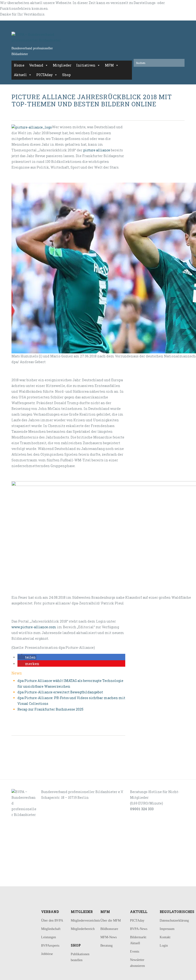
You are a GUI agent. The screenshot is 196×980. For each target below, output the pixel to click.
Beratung (106, 945)
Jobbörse (47, 954)
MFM (109, 65)
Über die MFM (110, 920)
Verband (36, 65)
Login (164, 945)
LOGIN (27, 881)
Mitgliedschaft (50, 929)
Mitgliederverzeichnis (85, 920)
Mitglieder (62, 65)
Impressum (167, 929)
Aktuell (20, 74)
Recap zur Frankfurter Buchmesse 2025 (50, 709)
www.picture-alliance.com (33, 627)
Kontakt (165, 937)
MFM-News (108, 937)
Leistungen (48, 937)
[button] (26, 657)
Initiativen (85, 65)
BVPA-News (138, 929)
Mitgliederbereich (83, 929)
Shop (66, 74)
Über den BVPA (52, 920)
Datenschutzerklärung (174, 920)
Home (19, 65)
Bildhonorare (109, 929)
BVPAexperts (50, 945)
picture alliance (96, 150)
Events (134, 951)
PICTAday (44, 74)
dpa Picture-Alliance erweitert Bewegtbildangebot (60, 692)
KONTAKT (28, 851)
